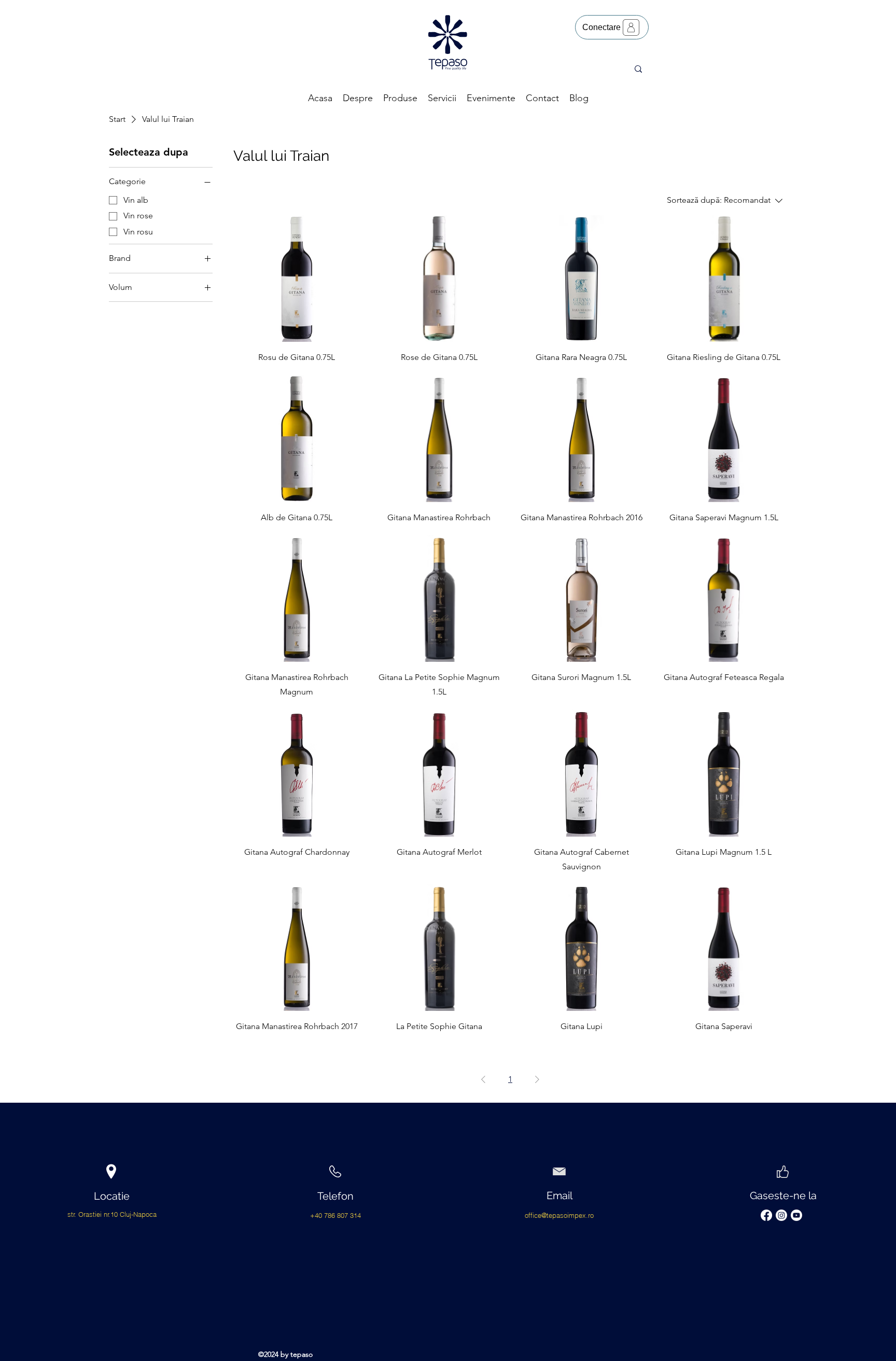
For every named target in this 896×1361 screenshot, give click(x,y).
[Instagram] (781, 1215)
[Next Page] (537, 1079)
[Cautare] (638, 69)
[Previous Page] (483, 1079)
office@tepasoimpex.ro (559, 1215)
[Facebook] (766, 1215)
